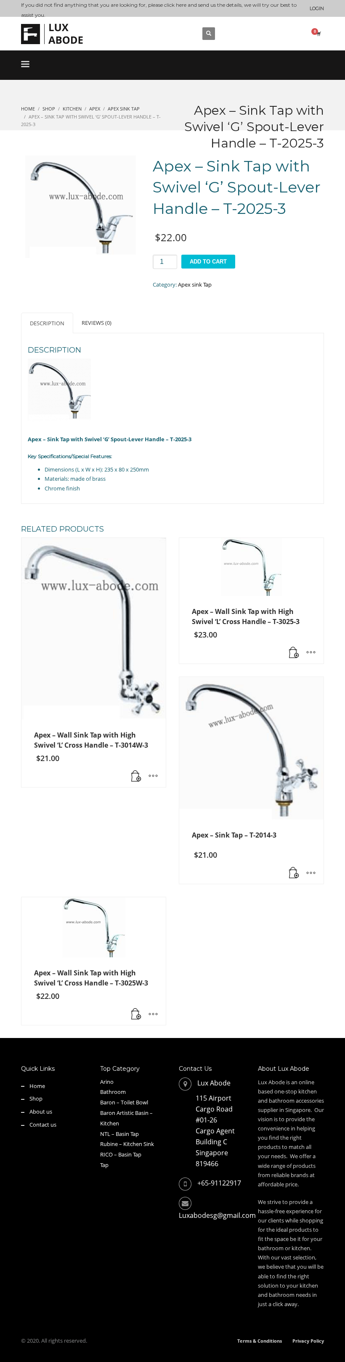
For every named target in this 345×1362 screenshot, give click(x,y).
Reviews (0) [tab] (96, 323)
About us (40, 1111)
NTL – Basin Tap (119, 1134)
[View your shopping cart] (318, 34)
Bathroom (113, 1092)
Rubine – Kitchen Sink (127, 1144)
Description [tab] (47, 323)
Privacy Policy (308, 1341)
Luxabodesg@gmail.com (217, 1215)
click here (175, 5)
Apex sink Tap (195, 284)
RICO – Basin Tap (120, 1154)
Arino (107, 1081)
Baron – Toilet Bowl (124, 1102)
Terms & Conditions (259, 1341)
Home (37, 1086)
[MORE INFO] (153, 776)
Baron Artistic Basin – (126, 1113)
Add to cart (208, 261)
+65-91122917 (219, 1183)
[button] (136, 776)
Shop (35, 1098)
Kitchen (109, 1123)
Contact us (42, 1124)
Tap (104, 1165)
